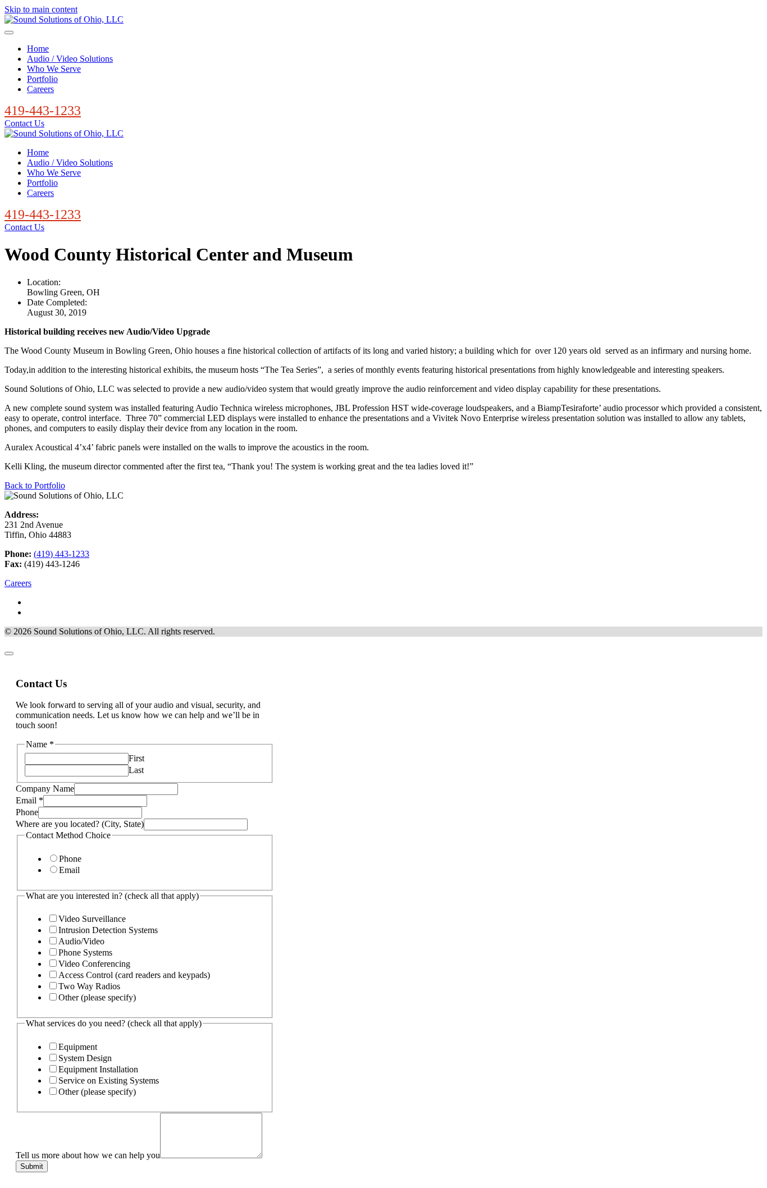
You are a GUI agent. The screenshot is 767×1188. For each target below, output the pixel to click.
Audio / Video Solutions (70, 58)
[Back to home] (64, 19)
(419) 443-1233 (61, 554)
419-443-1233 (42, 110)
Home (38, 48)
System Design (85, 1058)
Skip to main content (40, 9)
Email (29, 800)
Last (136, 770)
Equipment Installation (98, 1069)
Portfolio (42, 79)
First (136, 758)
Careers (40, 89)
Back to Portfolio (34, 485)
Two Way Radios (89, 986)
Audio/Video (81, 941)
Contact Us (24, 123)
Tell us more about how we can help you (88, 1155)
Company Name (45, 788)
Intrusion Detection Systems (108, 930)
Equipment (77, 1047)
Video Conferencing (94, 963)
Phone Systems (85, 952)
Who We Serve (54, 69)
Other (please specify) (97, 997)
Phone (27, 812)
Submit (31, 1166)
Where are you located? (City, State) (80, 824)
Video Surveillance (92, 919)
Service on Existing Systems (108, 1080)
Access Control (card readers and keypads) (134, 975)
